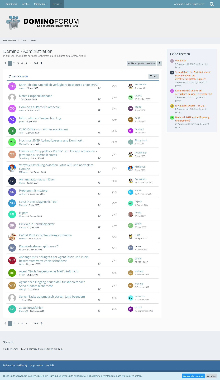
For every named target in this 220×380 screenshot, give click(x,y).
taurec (138, 95)
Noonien (23, 205)
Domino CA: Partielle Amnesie (39, 107)
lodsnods (140, 296)
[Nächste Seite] (41, 63)
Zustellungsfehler (31, 308)
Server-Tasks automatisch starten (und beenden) (52, 296)
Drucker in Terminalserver (36, 224)
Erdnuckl (23, 238)
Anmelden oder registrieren (189, 3)
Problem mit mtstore (33, 190)
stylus (138, 190)
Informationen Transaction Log (40, 118)
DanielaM (23, 311)
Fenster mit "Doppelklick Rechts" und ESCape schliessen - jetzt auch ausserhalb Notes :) (58, 153)
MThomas (23, 172)
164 (36, 63)
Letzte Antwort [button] (20, 76)
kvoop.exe (180, 60)
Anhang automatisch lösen (37, 179)
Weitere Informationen (193, 376)
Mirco (21, 216)
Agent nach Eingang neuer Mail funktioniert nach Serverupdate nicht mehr (52, 284)
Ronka (138, 212)
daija (137, 117)
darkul (138, 307)
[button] (159, 63)
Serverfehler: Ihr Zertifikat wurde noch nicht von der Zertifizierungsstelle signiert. (193, 75)
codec (21, 88)
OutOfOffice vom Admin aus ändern (43, 129)
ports (21, 121)
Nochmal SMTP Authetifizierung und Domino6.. (51, 140)
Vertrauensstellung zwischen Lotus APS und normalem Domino (56, 167)
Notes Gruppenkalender (35, 96)
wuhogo (139, 271)
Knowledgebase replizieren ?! (39, 246)
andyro (22, 194)
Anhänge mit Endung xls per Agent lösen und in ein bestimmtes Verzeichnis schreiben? (54, 259)
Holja (137, 234)
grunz (138, 106)
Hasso (22, 182)
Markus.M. (24, 143)
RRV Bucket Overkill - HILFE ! (190, 105)
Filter (154, 76)
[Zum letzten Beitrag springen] (130, 86)
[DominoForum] (110, 23)
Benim (22, 274)
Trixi (21, 132)
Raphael (139, 129)
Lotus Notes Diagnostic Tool (38, 202)
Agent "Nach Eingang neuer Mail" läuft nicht (48, 271)
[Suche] (212, 4)
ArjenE (138, 201)
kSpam (23, 213)
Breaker (22, 227)
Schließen (211, 376)
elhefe (138, 223)
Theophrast (141, 140)
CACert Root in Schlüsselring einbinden (45, 235)
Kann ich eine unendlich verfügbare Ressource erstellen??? (59, 85)
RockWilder (141, 84)
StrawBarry (24, 158)
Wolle (21, 264)
